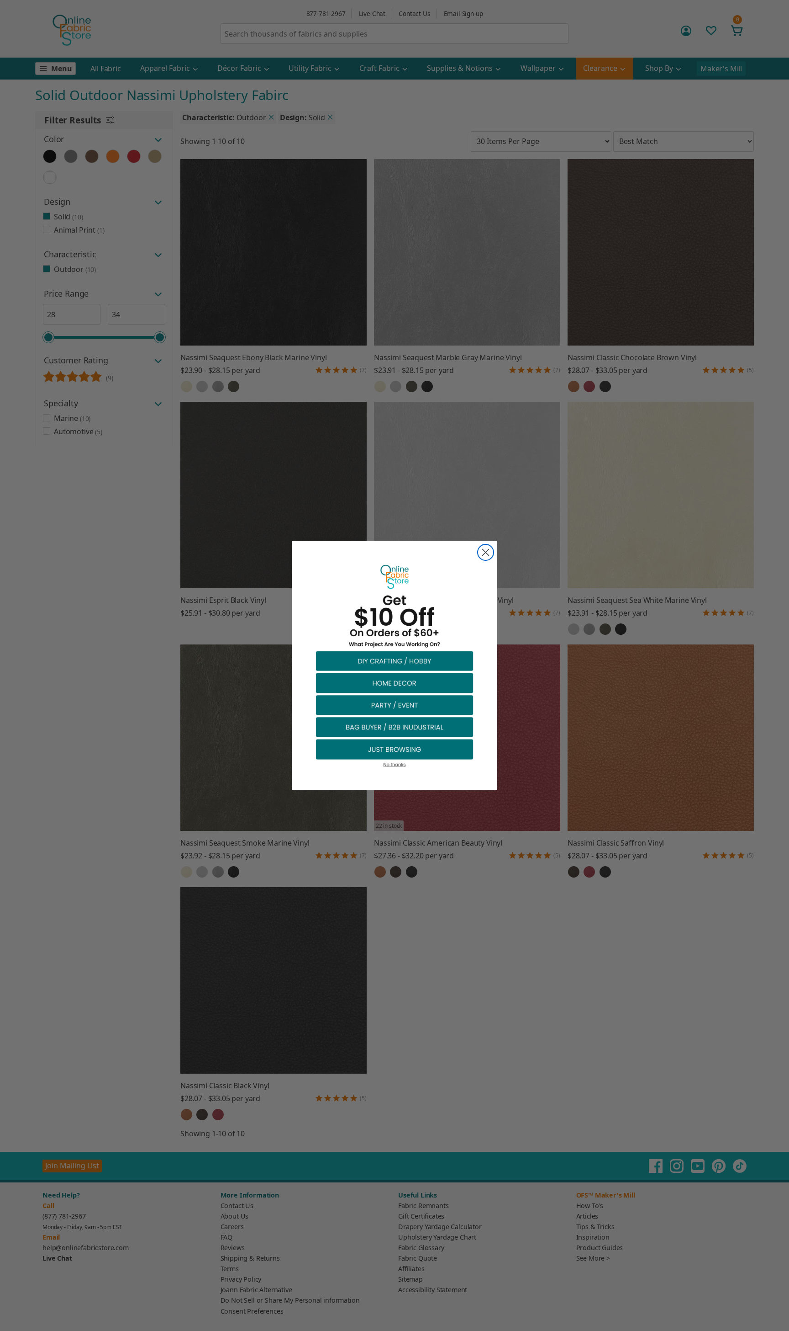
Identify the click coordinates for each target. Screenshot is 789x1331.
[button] (394, 660)
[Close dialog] (486, 552)
